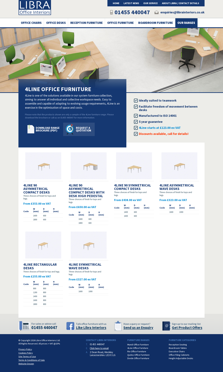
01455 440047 (132, 12)
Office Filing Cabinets (179, 354)
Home (116, 3)
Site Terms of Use (27, 356)
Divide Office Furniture (138, 358)
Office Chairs (31, 23)
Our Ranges (186, 23)
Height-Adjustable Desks (181, 358)
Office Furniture (120, 23)
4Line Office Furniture (137, 348)
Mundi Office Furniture (138, 344)
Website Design (26, 363)
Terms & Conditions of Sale (31, 360)
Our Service (150, 3)
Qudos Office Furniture (138, 354)
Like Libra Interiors (91, 327)
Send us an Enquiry (138, 327)
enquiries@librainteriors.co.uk (182, 12)
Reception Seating (178, 344)
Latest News (131, 3)
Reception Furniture (86, 23)
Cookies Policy (25, 352)
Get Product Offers (187, 327)
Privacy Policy (25, 349)
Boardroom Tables (178, 348)
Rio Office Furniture (136, 351)
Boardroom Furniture (155, 23)
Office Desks (56, 23)
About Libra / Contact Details (180, 3)
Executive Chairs (177, 351)
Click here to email (99, 348)
